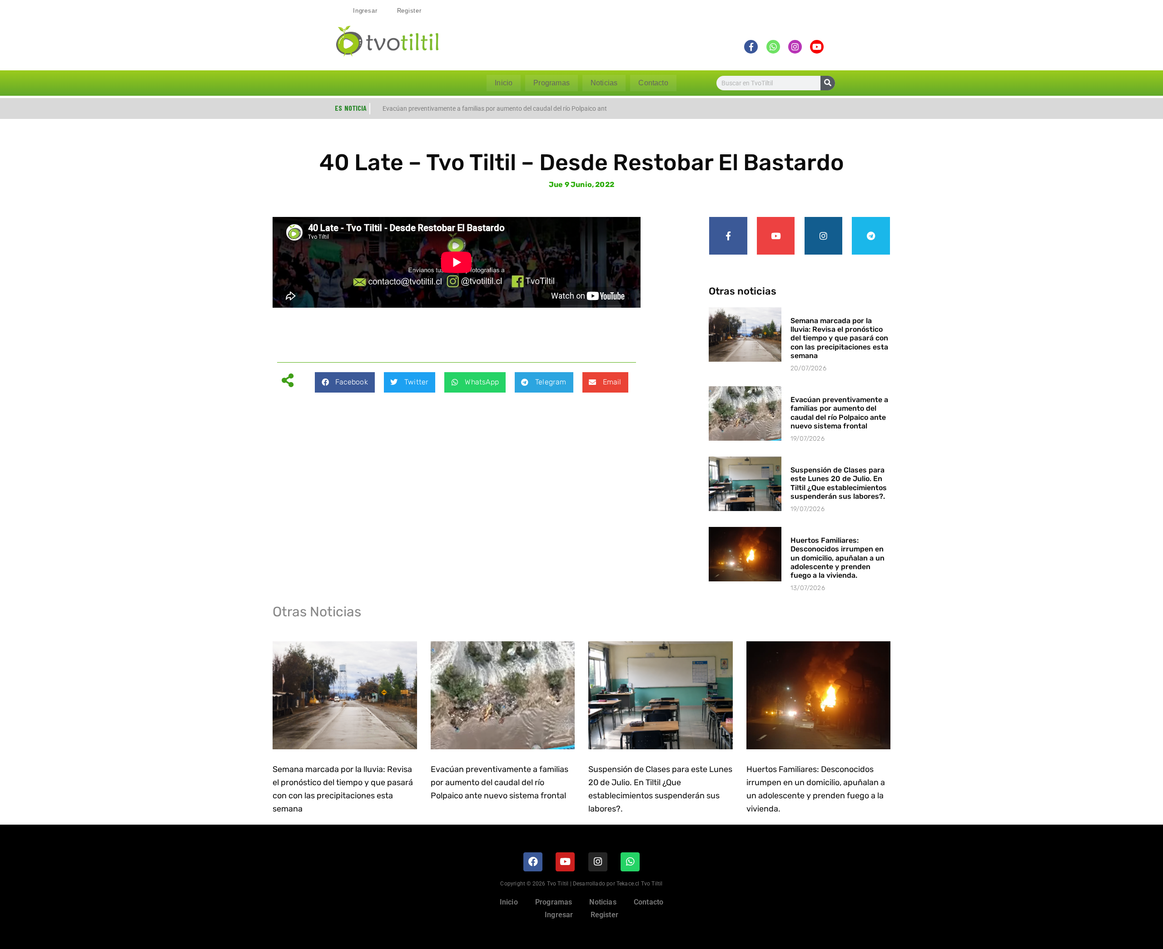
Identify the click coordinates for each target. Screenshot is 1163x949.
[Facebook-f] (728, 236)
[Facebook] (532, 861)
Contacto (653, 83)
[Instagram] (824, 236)
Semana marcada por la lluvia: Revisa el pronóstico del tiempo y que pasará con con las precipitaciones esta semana (839, 338)
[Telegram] (871, 236)
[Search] (827, 83)
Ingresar (365, 10)
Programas (551, 83)
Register (409, 10)
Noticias (604, 83)
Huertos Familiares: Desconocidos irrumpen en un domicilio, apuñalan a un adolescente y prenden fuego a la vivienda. (837, 558)
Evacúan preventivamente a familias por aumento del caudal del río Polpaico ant (495, 108)
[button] (344, 382)
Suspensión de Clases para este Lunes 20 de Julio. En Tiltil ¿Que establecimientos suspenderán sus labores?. (838, 483)
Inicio (503, 83)
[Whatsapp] (630, 861)
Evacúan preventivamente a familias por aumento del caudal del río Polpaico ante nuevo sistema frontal (839, 412)
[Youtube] (776, 236)
